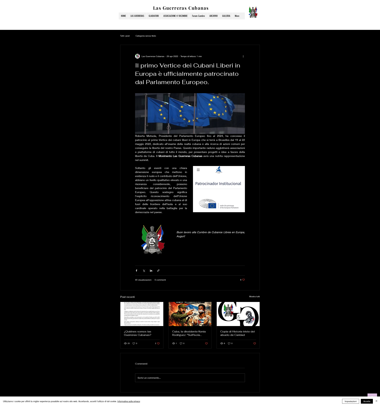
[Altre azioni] (243, 56)
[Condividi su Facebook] (136, 270)
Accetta (366, 401)
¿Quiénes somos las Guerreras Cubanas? (137, 333)
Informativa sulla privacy (128, 401)
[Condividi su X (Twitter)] (143, 270)
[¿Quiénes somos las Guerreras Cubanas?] (141, 314)
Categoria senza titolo (146, 35)
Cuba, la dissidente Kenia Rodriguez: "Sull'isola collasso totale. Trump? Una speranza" (189, 333)
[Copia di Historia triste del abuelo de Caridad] (238, 314)
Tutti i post (125, 35)
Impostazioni (351, 401)
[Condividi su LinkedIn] (151, 270)
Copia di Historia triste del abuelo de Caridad (237, 333)
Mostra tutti (254, 296)
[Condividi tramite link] (158, 270)
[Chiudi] (376, 401)
